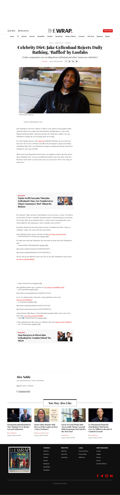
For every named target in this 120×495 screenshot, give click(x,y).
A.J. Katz (47, 433)
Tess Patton (66, 435)
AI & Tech (90, 36)
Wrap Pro (64, 448)
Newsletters (24, 31)
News (12, 36)
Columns (82, 36)
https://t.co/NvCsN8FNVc (63, 322)
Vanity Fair (41, 141)
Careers (45, 460)
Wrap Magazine (102, 448)
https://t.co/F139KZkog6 (24, 300)
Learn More (64, 457)
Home (51, 43)
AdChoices (82, 457)
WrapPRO (41, 36)
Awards (32, 36)
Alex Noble (44, 61)
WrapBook (46, 470)
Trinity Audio (33, 122)
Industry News (59, 43)
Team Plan (64, 454)
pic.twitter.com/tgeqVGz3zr (57, 234)
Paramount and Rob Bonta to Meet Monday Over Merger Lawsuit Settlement (19, 426)
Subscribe (108, 31)
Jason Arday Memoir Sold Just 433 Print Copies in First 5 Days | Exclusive (45, 426)
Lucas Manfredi (12, 433)
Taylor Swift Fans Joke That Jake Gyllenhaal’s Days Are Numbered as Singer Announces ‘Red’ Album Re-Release (35, 202)
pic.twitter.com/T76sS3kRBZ (33, 316)
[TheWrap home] (60, 31)
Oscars (98, 460)
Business (100, 36)
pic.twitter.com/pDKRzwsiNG (54, 287)
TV (18, 36)
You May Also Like (60, 403)
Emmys (98, 457)
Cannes (98, 451)
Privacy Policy (83, 454)
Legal (81, 448)
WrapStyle (59, 36)
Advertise (46, 454)
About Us (46, 451)
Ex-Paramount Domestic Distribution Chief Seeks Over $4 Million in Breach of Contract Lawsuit (100, 428)
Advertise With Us (101, 463)
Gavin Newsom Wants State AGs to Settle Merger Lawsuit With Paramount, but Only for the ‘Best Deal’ (73, 428)
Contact (45, 457)
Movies (24, 36)
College (98, 454)
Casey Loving (39, 433)
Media (108, 36)
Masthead (46, 463)
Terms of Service (83, 451)
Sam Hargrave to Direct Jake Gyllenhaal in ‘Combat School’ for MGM (34, 338)
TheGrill (50, 36)
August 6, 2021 (44, 236)
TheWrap (46, 448)
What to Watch (71, 36)
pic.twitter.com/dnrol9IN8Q (25, 259)
